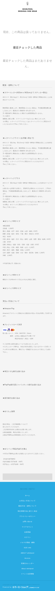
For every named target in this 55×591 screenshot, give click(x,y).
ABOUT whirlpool (27, 553)
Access (27, 558)
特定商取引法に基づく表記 (27, 511)
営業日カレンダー (27, 563)
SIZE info (27, 547)
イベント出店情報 (27, 574)
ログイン (27, 537)
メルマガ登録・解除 (27, 542)
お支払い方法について (27, 500)
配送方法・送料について (27, 506)
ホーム (27, 495)
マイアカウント (27, 527)
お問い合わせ (27, 521)
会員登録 (27, 532)
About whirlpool (27, 568)
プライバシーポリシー (27, 516)
